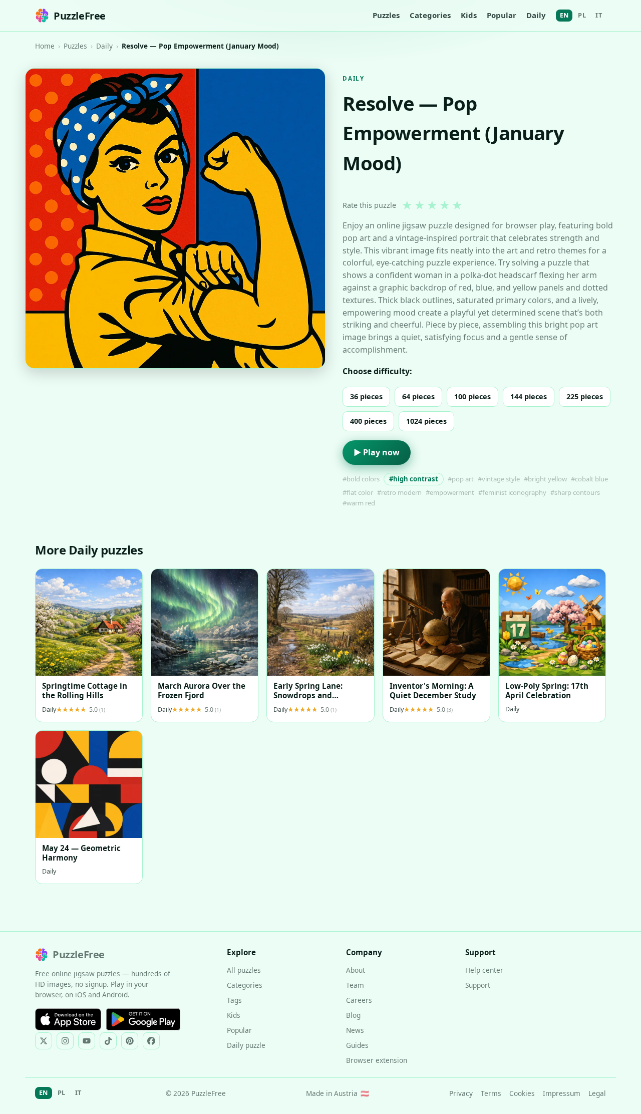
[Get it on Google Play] (143, 1019)
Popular (501, 15)
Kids (469, 15)
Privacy (461, 1093)
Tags (234, 1000)
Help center (484, 970)
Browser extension (376, 1060)
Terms (491, 1093)
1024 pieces (426, 421)
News (355, 1030)
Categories (430, 15)
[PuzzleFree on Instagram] (65, 1040)
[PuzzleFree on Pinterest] (129, 1040)
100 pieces (472, 396)
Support (477, 985)
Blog (353, 1015)
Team (355, 985)
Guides (357, 1045)
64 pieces (418, 396)
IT (598, 15)
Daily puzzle (246, 1045)
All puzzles (244, 970)
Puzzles (386, 15)
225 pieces (584, 396)
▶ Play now (377, 452)
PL (582, 15)
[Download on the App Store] (68, 1019)
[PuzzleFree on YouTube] (86, 1040)
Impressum (561, 1093)
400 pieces (368, 421)
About (355, 970)
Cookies (522, 1093)
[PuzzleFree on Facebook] (151, 1040)
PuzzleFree (80, 16)
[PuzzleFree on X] (43, 1040)
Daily (536, 15)
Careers (359, 1000)
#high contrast (413, 478)
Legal (597, 1093)
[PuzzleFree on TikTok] (108, 1040)
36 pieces (366, 396)
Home (45, 46)
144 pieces (528, 396)
